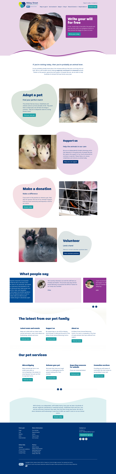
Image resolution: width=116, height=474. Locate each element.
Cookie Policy (22, 453)
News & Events (72, 6)
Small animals (22, 438)
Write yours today (74, 34)
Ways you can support (70, 162)
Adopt (59, 6)
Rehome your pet (29, 365)
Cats (20, 432)
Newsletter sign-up (86, 435)
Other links (22, 445)
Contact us (94, 3)
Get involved (52, 6)
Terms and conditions (24, 449)
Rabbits (21, 434)
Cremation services (78, 365)
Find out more (25, 339)
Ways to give (43, 6)
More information (37, 428)
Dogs (20, 430)
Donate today (92, 6)
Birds (20, 436)
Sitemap (21, 447)
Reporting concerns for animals (54, 366)
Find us (34, 445)
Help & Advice (82, 6)
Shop (64, 6)
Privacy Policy (22, 451)
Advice (33, 434)
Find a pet (22, 428)
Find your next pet (29, 115)
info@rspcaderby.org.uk (88, 431)
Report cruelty (87, 3)
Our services (35, 430)
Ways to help (35, 436)
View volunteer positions (71, 253)
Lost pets (97, 365)
